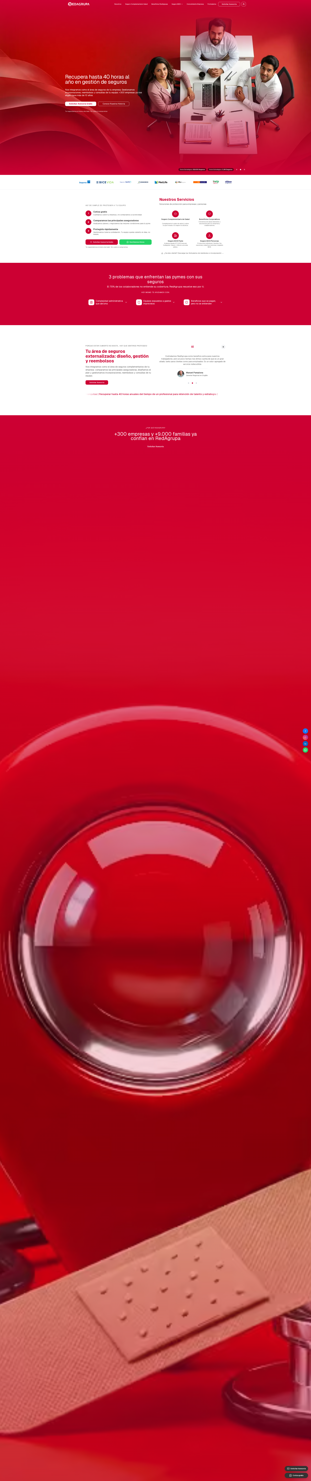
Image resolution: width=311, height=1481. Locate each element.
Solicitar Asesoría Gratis (103, 242)
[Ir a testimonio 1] (188, 383)
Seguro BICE (176, 4)
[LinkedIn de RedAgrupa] (305, 743)
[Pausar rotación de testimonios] (223, 347)
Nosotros (117, 4)
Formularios (212, 4)
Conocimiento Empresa (195, 4)
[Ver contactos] (244, 4)
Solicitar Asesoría (229, 4)
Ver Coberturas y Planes (114, 106)
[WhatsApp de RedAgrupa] (305, 750)
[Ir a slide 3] (244, 169)
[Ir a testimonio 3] (196, 383)
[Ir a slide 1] (236, 169)
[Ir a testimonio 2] (192, 383)
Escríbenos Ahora (137, 242)
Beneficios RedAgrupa (159, 4)
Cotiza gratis (298, 1475)
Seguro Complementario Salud (136, 4)
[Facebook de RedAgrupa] (305, 731)
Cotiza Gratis (80, 106)
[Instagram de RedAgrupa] (305, 737)
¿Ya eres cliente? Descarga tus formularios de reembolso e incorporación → (194, 253)
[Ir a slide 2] (240, 169)
